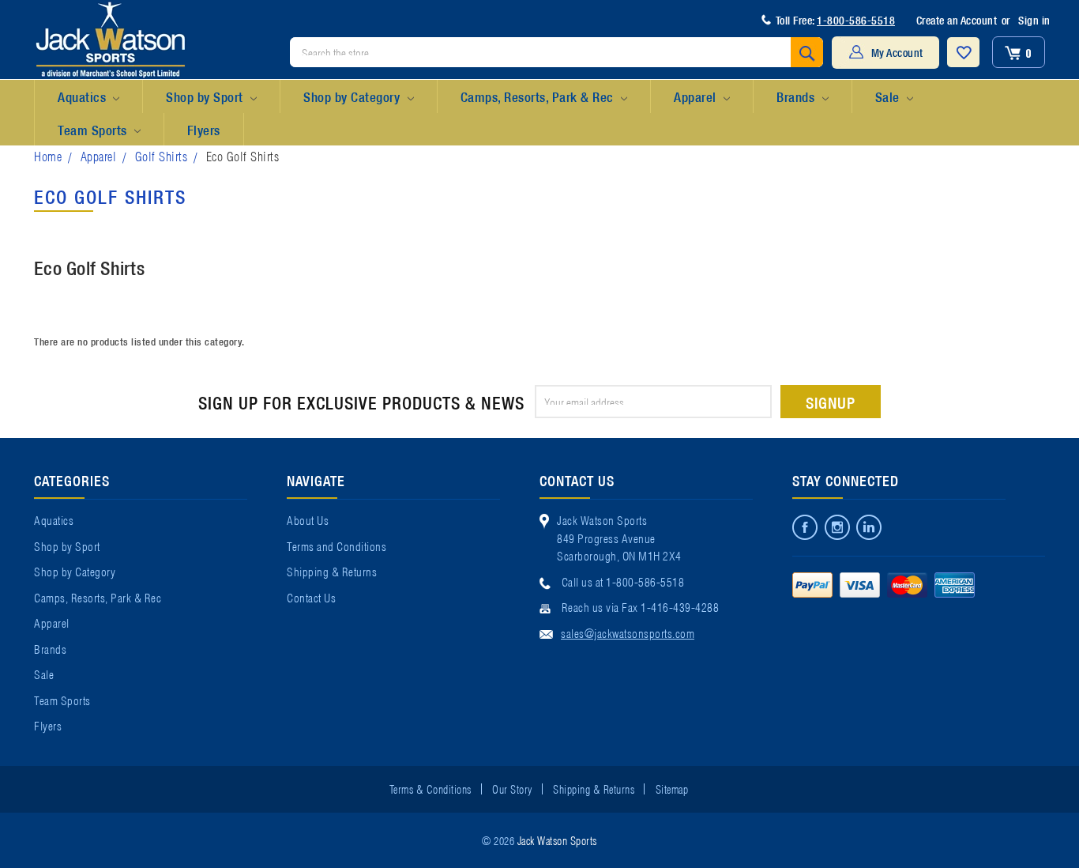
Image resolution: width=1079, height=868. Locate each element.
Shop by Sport (206, 96)
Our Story (512, 788)
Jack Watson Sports (557, 839)
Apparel (697, 96)
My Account (897, 52)
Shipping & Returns (332, 571)
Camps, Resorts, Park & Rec (539, 96)
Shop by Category (353, 96)
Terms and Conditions (336, 545)
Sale (889, 96)
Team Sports (94, 129)
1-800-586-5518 (856, 20)
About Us (308, 519)
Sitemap (672, 788)
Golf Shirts (161, 155)
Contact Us (311, 597)
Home (48, 155)
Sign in (1034, 20)
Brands (797, 96)
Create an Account (957, 20)
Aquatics (84, 96)
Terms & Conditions (430, 788)
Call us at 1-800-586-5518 (623, 581)
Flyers (203, 129)
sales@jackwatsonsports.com (627, 632)
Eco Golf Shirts (243, 155)
